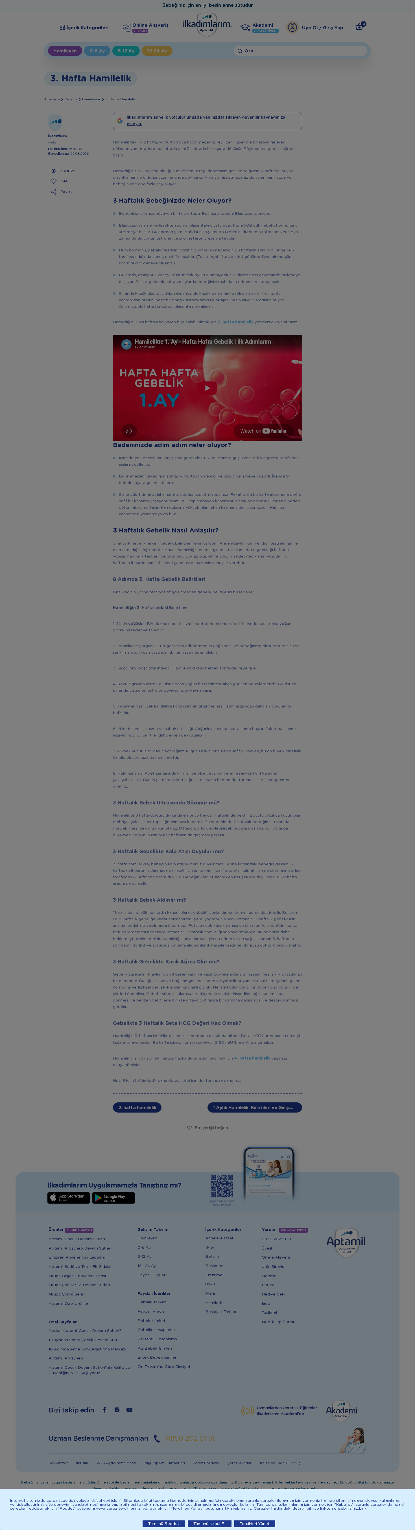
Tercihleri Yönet (255, 1524)
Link (363, 1509)
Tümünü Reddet (163, 1524)
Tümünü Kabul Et (209, 1524)
